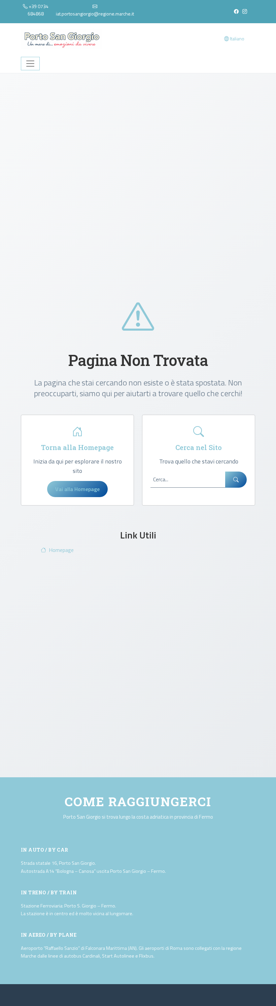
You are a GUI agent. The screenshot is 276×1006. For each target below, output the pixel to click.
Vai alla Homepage (77, 489)
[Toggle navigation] (30, 63)
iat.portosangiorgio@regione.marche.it (95, 13)
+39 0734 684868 (38, 10)
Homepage (61, 550)
